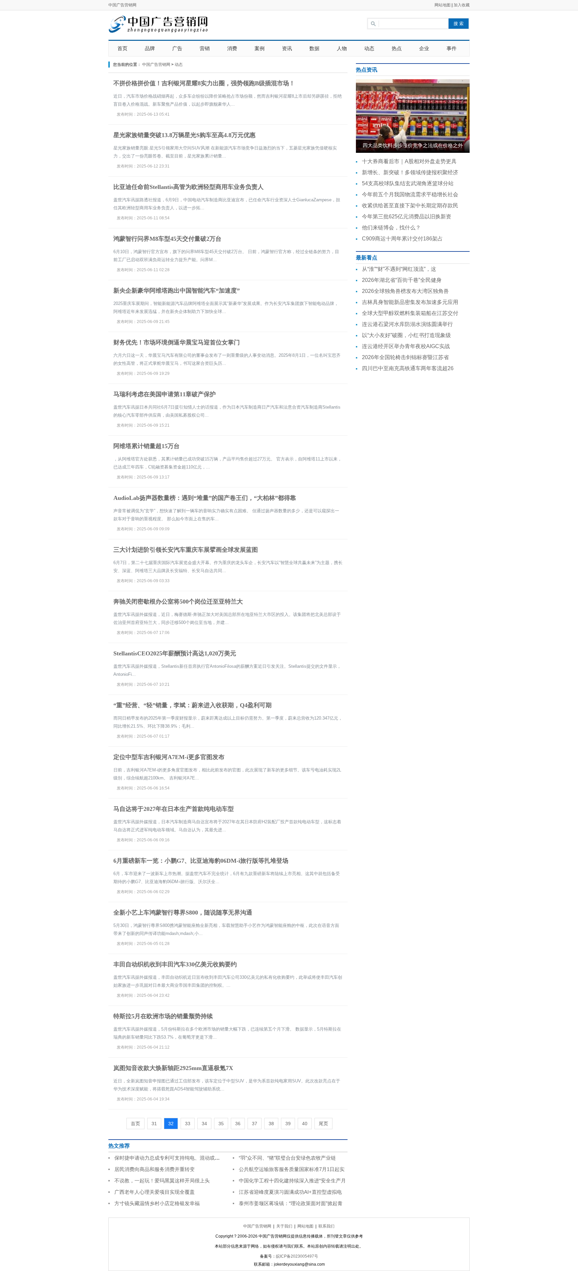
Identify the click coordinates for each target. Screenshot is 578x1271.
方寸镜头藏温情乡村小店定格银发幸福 (157, 1203)
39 (288, 1123)
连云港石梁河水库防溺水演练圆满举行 (407, 324)
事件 (452, 48)
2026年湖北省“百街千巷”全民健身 (402, 280)
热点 (397, 48)
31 (154, 1123)
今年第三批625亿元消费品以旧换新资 (406, 216)
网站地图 (443, 5)
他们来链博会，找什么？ (391, 227)
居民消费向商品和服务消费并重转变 (154, 1169)
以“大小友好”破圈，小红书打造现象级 (406, 335)
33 (187, 1123)
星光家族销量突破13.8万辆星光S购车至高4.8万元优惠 (184, 135)
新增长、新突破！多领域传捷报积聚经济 (410, 172)
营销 (205, 48)
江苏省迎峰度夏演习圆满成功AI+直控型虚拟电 (290, 1192)
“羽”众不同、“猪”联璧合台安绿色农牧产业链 (287, 1158)
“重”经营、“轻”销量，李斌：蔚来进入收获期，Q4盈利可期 (192, 705)
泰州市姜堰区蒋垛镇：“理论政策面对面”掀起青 (291, 1203)
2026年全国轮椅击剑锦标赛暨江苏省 (405, 357)
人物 (342, 48)
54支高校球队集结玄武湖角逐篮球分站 (408, 183)
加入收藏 (462, 5)
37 (254, 1123)
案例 (260, 48)
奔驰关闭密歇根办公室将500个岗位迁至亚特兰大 (178, 601)
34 (204, 1123)
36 (237, 1123)
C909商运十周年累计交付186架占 (402, 238)
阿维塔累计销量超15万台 (146, 446)
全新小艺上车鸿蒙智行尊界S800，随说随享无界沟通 (182, 912)
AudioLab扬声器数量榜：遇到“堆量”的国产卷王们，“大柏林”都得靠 (204, 498)
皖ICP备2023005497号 (297, 1256)
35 (221, 1123)
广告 (177, 48)
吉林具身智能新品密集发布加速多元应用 (410, 302)
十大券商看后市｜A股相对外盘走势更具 (409, 161)
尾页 (323, 1123)
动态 (369, 48)
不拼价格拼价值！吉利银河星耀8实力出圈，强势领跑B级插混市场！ (204, 83)
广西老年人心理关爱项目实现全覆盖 (154, 1192)
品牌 (150, 48)
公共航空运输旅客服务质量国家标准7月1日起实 (292, 1169)
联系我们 (326, 1226)
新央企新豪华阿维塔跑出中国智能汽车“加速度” (176, 290)
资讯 (287, 48)
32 (171, 1123)
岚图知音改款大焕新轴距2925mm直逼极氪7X (173, 1068)
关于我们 (284, 1226)
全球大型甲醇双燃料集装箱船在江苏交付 (410, 313)
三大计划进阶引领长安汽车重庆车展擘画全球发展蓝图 (185, 549)
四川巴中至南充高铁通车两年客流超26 (408, 368)
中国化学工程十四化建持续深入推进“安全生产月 (292, 1180)
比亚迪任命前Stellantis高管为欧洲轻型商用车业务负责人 (188, 187)
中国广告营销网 (122, 5)
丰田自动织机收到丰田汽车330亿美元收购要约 (175, 964)
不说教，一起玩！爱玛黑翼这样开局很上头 (162, 1180)
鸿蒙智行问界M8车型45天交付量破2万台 (167, 238)
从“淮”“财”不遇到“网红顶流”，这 (399, 269)
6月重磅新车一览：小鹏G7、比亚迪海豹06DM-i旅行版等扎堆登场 (200, 860)
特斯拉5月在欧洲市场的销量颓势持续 (163, 1016)
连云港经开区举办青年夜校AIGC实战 (406, 346)
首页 (122, 48)
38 (271, 1123)
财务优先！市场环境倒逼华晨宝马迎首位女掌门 (176, 342)
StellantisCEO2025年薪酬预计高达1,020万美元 (174, 653)
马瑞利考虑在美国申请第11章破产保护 (164, 394)
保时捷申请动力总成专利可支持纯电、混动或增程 (169, 1158)
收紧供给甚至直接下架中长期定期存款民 (410, 205)
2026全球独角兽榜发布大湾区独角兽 (405, 291)
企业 (424, 48)
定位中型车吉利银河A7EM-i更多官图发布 (168, 757)
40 (304, 1123)
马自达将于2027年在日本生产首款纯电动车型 (173, 809)
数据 (314, 48)
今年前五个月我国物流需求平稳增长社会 (410, 194)
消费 (232, 48)
